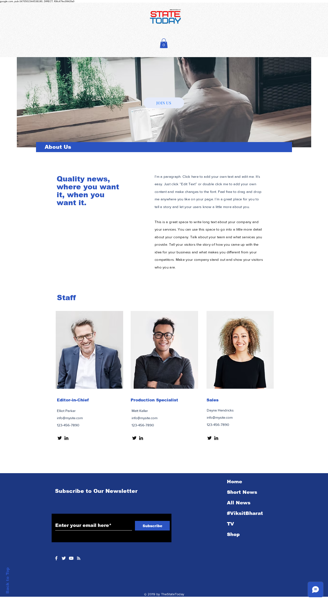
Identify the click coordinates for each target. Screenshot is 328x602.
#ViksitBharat (245, 513)
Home (234, 481)
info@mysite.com (70, 418)
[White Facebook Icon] (56, 558)
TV (230, 523)
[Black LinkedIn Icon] (66, 438)
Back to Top (7, 580)
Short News (242, 492)
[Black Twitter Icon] (59, 438)
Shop (233, 534)
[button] (164, 43)
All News (238, 502)
